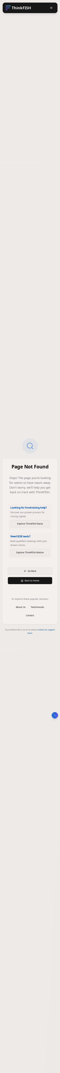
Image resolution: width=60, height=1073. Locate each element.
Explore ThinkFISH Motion (30, 552)
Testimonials (37, 607)
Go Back (32, 570)
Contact (30, 615)
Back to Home (32, 580)
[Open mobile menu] (51, 7)
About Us (21, 607)
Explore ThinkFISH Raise (30, 523)
